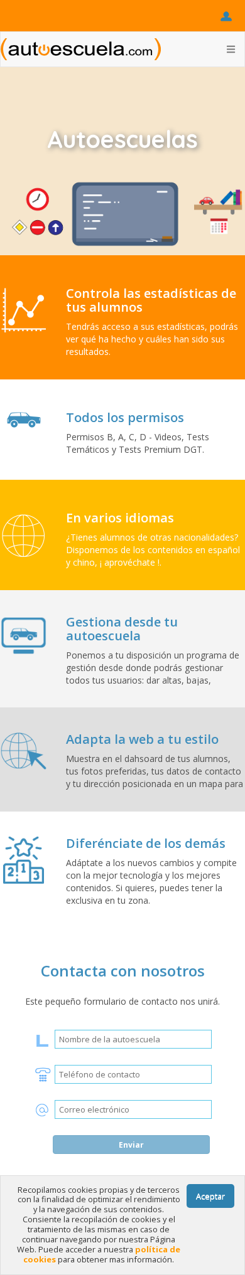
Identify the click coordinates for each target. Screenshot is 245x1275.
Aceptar (210, 1196)
